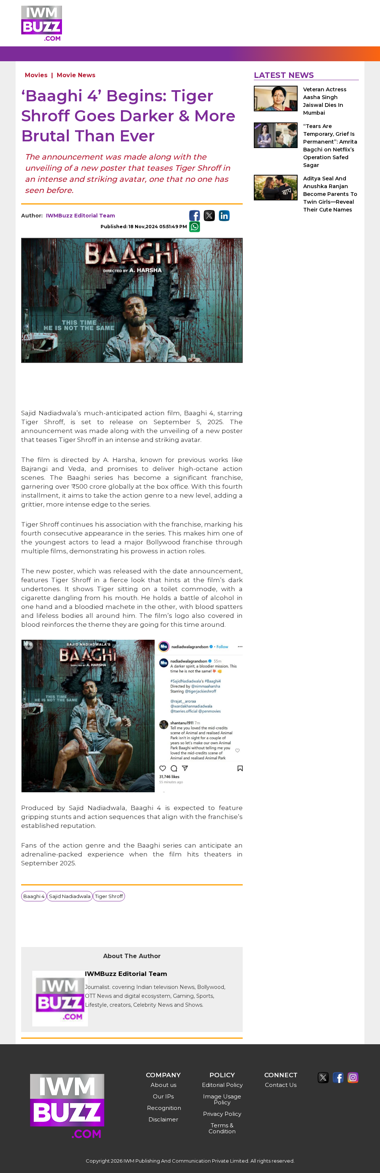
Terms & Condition (222, 1128)
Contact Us (281, 1084)
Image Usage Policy (222, 1099)
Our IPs (163, 1096)
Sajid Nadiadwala (70, 896)
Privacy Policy (222, 1113)
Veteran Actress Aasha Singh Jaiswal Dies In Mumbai (325, 101)
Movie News (76, 75)
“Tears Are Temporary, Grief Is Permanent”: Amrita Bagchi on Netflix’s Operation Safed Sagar (330, 145)
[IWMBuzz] (41, 23)
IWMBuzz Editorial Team (80, 215)
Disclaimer (163, 1119)
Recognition (164, 1107)
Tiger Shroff (109, 896)
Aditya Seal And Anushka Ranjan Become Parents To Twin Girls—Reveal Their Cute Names (330, 194)
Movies (36, 75)
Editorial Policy (222, 1084)
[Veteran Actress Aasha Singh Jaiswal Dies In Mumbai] (276, 98)
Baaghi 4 (34, 896)
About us (163, 1084)
